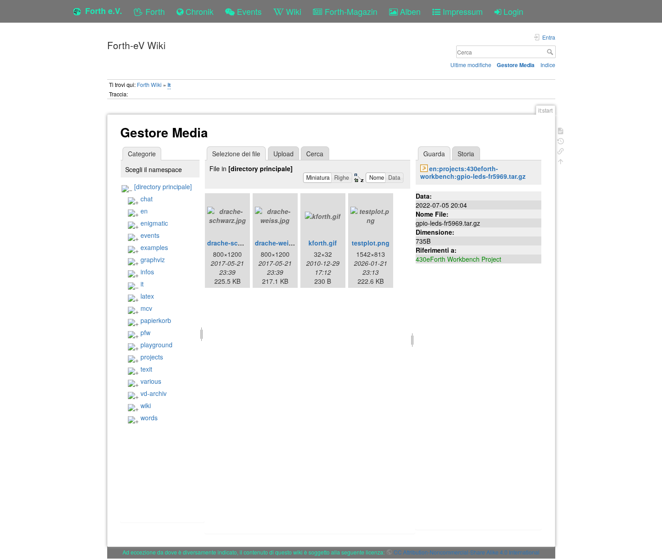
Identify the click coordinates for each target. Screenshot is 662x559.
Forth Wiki (149, 84)
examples (154, 247)
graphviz (153, 259)
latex (147, 295)
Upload (283, 153)
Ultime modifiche (470, 64)
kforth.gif (322, 242)
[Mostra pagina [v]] (560, 130)
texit (146, 368)
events (150, 235)
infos (147, 271)
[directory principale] (163, 186)
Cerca (551, 52)
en (144, 210)
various (151, 381)
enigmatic (154, 222)
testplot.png (371, 242)
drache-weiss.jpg (281, 242)
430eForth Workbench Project (458, 259)
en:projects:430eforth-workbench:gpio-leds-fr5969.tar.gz (473, 172)
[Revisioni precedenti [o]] (560, 140)
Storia (466, 153)
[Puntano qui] (560, 150)
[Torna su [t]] (560, 160)
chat (147, 198)
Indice (547, 64)
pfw (145, 332)
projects (152, 356)
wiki (146, 405)
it (169, 85)
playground (156, 344)
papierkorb (156, 320)
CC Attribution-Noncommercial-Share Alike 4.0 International (467, 552)
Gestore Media (516, 65)
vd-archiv (154, 393)
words (149, 417)
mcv (146, 308)
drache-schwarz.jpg (237, 242)
